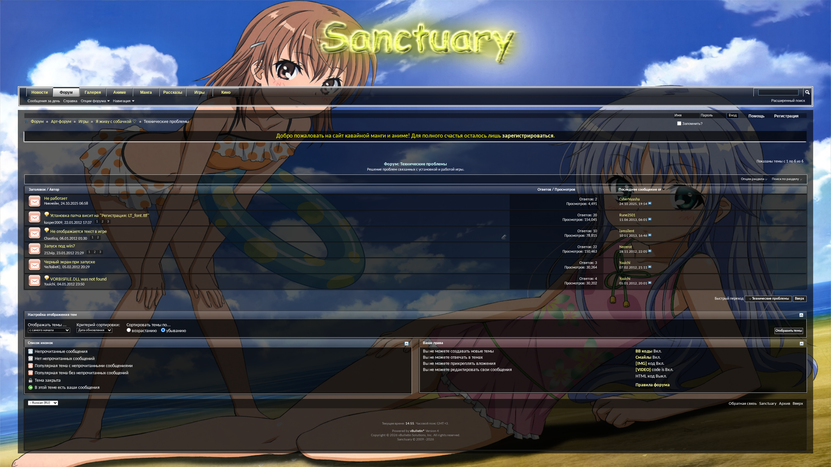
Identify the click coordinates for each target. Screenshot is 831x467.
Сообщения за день (44, 101)
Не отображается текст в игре (78, 231)
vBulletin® (417, 431)
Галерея (93, 92)
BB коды (644, 351)
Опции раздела (752, 179)
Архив (784, 403)
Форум (66, 92)
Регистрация (786, 116)
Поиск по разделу (785, 179)
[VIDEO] (643, 369)
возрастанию (144, 331)
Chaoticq (51, 239)
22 (595, 247)
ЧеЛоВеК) (52, 267)
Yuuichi (49, 284)
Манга (146, 92)
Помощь (756, 116)
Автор (54, 190)
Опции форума (93, 101)
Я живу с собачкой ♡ (116, 121)
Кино (225, 92)
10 (595, 231)
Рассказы (172, 92)
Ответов (544, 190)
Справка (70, 101)
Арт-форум (61, 121)
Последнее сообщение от (640, 190)
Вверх (799, 299)
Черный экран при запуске (69, 262)
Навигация (121, 101)
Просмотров (565, 190)
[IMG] (641, 363)
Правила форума (653, 385)
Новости (39, 92)
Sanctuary (767, 403)
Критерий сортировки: (98, 325)
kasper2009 (53, 223)
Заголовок (37, 190)
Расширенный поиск (788, 100)
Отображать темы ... (47, 325)
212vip (49, 253)
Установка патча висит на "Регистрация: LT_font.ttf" (99, 215)
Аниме (119, 92)
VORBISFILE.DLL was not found (78, 279)
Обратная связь (743, 403)
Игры (199, 92)
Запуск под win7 (59, 246)
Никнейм (51, 204)
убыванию (175, 331)
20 (595, 215)
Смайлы (643, 357)
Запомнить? (691, 124)
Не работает (55, 198)
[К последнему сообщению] (650, 204)
